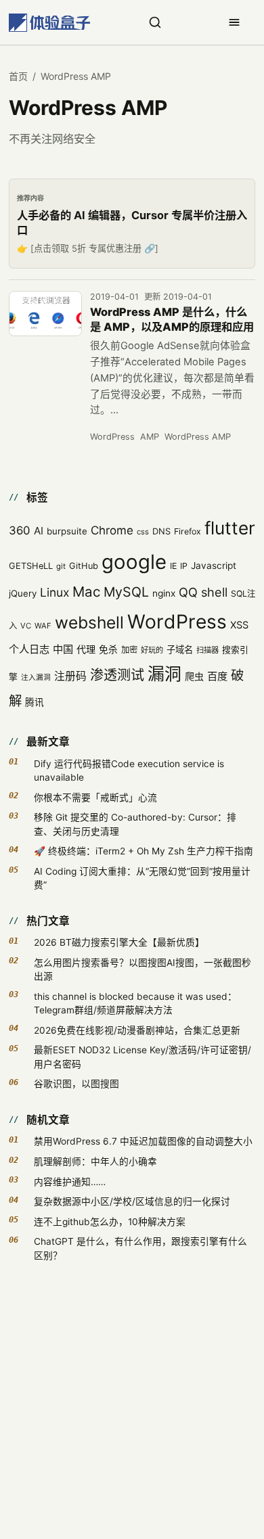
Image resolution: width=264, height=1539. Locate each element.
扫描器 (207, 650)
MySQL (126, 592)
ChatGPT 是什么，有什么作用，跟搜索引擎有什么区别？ (140, 1248)
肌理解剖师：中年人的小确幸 (95, 1161)
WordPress (112, 437)
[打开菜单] (234, 22)
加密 (129, 650)
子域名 (180, 649)
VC (25, 625)
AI (38, 530)
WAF (43, 625)
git (61, 566)
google (134, 562)
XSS (239, 625)
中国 (63, 649)
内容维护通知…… (70, 1181)
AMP (149, 437)
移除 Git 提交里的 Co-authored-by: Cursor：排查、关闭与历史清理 (135, 824)
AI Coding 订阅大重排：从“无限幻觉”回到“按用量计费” (142, 878)
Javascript (213, 565)
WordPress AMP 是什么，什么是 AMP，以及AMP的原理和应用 (172, 319)
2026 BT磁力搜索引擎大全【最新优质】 (119, 942)
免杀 (108, 649)
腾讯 (34, 702)
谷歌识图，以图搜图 (76, 1083)
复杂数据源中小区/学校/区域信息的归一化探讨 (132, 1201)
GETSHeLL (31, 566)
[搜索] (155, 22)
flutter (229, 528)
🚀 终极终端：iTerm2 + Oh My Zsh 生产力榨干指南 (143, 851)
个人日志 (29, 649)
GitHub (83, 566)
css (143, 531)
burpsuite (67, 531)
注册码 (70, 676)
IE (173, 566)
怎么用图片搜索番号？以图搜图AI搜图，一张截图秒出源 (142, 969)
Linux (54, 592)
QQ (188, 591)
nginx (163, 593)
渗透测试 (117, 675)
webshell (89, 622)
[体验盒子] (49, 22)
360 (19, 530)
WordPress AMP (197, 437)
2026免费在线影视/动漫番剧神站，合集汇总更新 (137, 1030)
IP (184, 566)
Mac (86, 591)
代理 (85, 649)
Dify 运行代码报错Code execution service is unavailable (129, 770)
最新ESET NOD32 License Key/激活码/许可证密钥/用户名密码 (142, 1056)
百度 (217, 676)
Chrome (112, 530)
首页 (18, 76)
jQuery (23, 593)
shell (214, 591)
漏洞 (164, 674)
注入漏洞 (36, 677)
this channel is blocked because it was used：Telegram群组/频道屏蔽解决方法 (135, 1003)
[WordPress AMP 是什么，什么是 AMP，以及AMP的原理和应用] (45, 314)
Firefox (187, 531)
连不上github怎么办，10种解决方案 (109, 1221)
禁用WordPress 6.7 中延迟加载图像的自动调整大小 (143, 1141)
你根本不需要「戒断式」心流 (95, 797)
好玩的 (152, 650)
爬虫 (194, 676)
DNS (161, 531)
